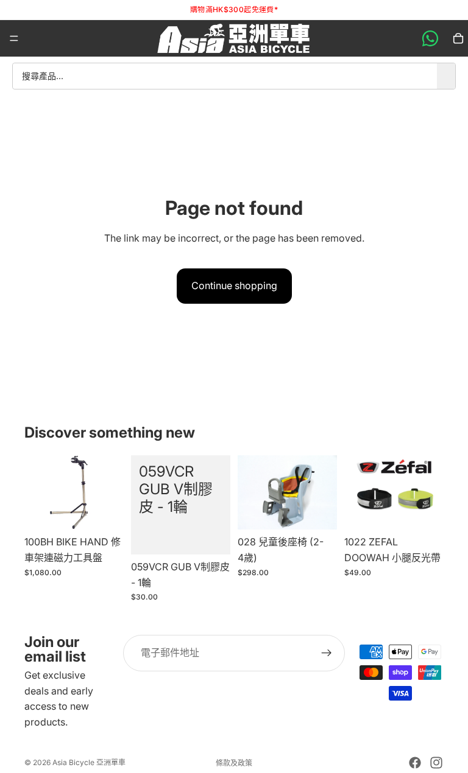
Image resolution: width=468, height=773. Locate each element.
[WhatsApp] (430, 38)
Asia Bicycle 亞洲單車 (89, 762)
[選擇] (425, 511)
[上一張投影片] (357, 492)
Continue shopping (234, 285)
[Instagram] (436, 762)
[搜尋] (446, 76)
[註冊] (326, 653)
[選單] (14, 38)
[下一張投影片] (430, 492)
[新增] (105, 511)
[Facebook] (415, 762)
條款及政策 (234, 763)
